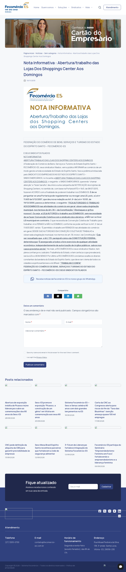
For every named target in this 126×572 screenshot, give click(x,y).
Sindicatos (76, 7)
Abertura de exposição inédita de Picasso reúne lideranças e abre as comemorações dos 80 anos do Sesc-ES (17, 408)
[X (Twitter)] (58, 296)
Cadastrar (106, 486)
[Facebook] (48, 296)
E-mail (69, 322)
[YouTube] (114, 511)
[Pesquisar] (100, 7)
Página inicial (29, 53)
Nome (28, 322)
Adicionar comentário (35, 330)
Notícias (39, 53)
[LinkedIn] (68, 296)
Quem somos (47, 7)
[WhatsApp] (78, 296)
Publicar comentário (35, 364)
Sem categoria (50, 53)
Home (36, 7)
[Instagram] (109, 511)
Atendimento (112, 7)
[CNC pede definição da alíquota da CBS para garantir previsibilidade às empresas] (18, 433)
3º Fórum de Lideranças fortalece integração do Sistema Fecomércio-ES (76, 448)
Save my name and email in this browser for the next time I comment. (53, 352)
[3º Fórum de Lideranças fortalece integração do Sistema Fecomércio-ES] (78, 433)
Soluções (62, 7)
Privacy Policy (41, 357)
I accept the (37, 357)
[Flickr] (119, 516)
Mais (88, 7)
